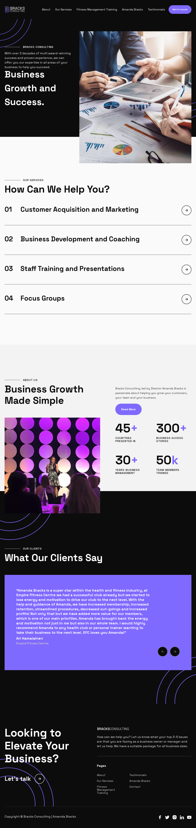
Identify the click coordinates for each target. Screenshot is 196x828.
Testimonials (156, 9)
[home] (19, 9)
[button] (163, 651)
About (46, 9)
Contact (134, 786)
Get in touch (180, 9)
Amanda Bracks (132, 9)
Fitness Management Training (97, 9)
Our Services (63, 9)
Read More (128, 409)
